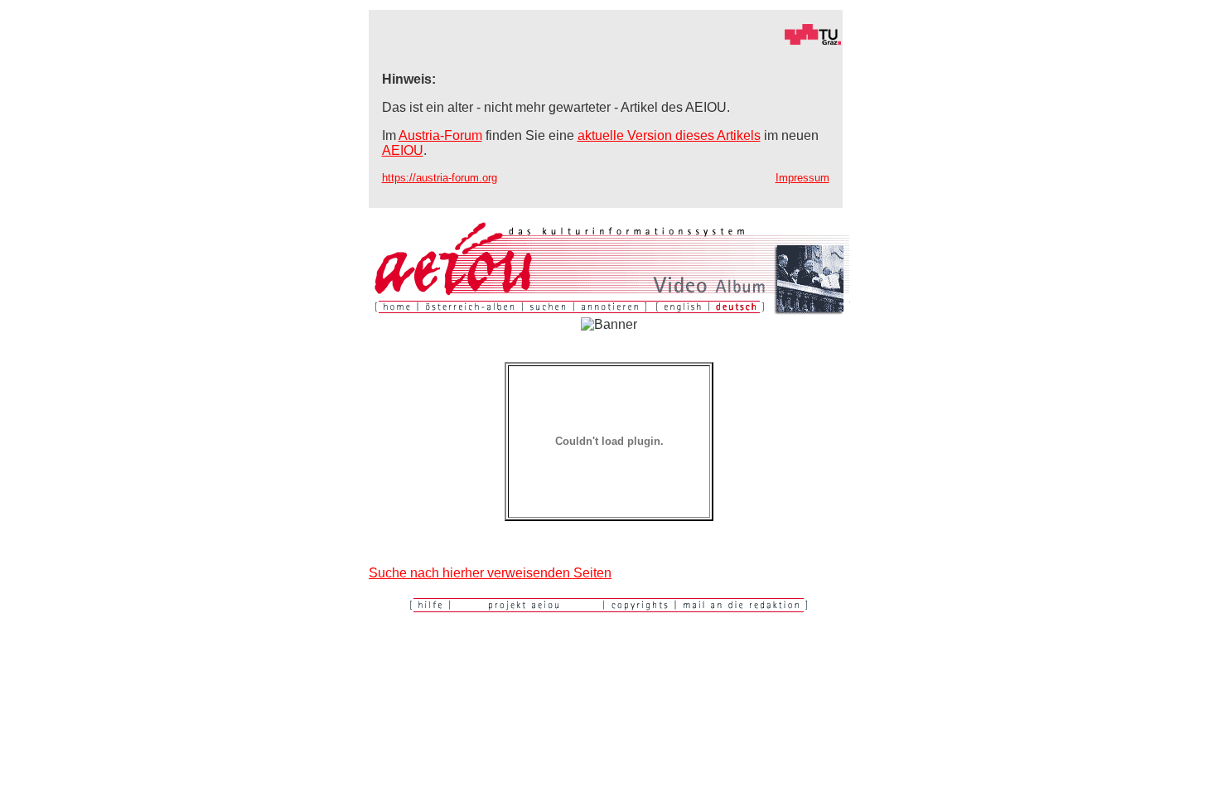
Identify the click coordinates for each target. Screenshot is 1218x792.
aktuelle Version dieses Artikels (669, 135)
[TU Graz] (606, 41)
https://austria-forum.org (439, 177)
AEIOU (402, 150)
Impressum (802, 177)
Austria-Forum (440, 135)
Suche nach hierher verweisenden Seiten (490, 573)
